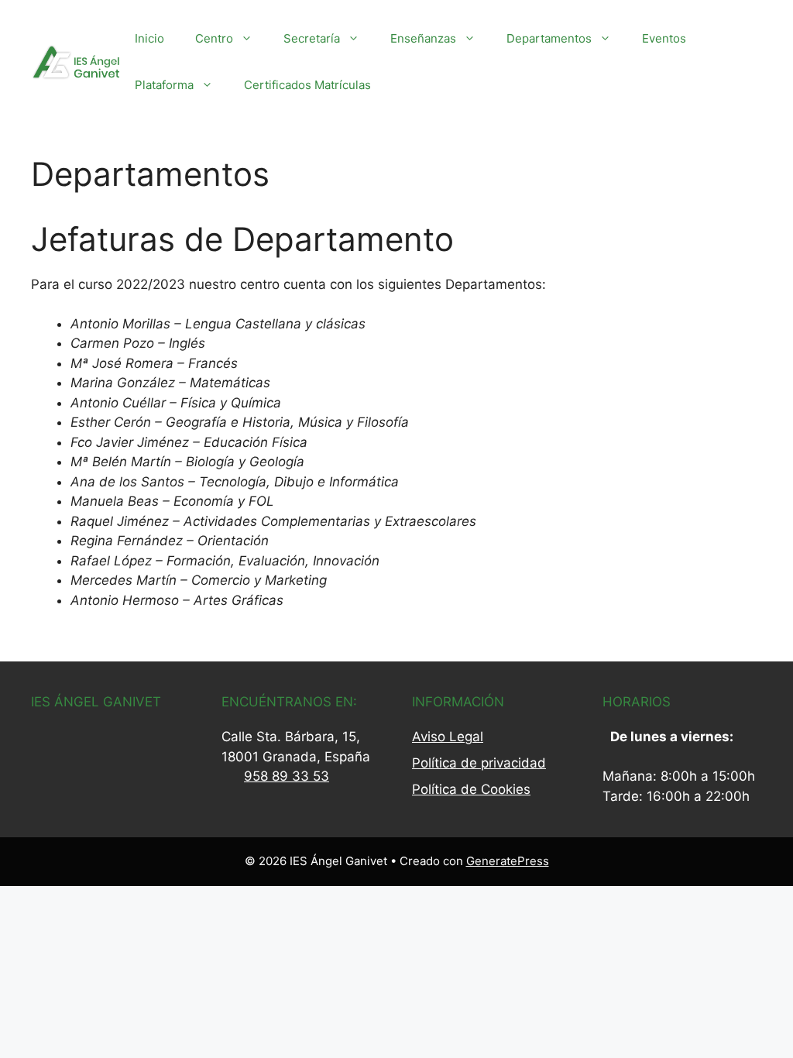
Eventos (664, 38)
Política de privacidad (479, 763)
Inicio (149, 38)
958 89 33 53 (286, 776)
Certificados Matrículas (307, 84)
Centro (214, 38)
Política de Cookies (471, 789)
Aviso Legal (447, 736)
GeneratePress (507, 861)
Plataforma (164, 84)
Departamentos (549, 38)
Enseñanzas (423, 38)
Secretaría (311, 38)
